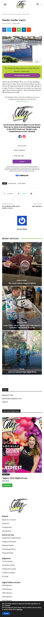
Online (21, 369)
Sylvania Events (7, 553)
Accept (6, 613)
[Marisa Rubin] (22, 220)
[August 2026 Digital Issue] (22, 445)
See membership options (22, 75)
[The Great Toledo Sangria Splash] (22, 264)
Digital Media (5, 481)
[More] (31, 193)
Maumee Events (8, 545)
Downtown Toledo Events (11, 538)
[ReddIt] (29, 30)
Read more (7, 485)
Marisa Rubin (7, 23)
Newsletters (7, 395)
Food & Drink (11, 14)
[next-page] (7, 378)
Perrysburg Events (9, 549)
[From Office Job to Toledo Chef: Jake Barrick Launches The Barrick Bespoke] (22, 308)
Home (4, 14)
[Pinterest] (14, 30)
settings (19, 609)
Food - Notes (21, 183)
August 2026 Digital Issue (14, 478)
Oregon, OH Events (9, 541)
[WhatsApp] (19, 30)
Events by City (8, 535)
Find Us (5, 402)
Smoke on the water (22, 14)
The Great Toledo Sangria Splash (22, 283)
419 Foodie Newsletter (11, 399)
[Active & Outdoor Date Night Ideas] (22, 353)
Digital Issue (6, 474)
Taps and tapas (37, 206)
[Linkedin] (24, 30)
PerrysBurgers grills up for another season (11, 207)
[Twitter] (9, 30)
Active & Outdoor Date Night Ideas (22, 372)
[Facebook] (4, 30)
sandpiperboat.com (22, 101)
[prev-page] (3, 378)
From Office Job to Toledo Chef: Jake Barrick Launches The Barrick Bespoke (22, 326)
